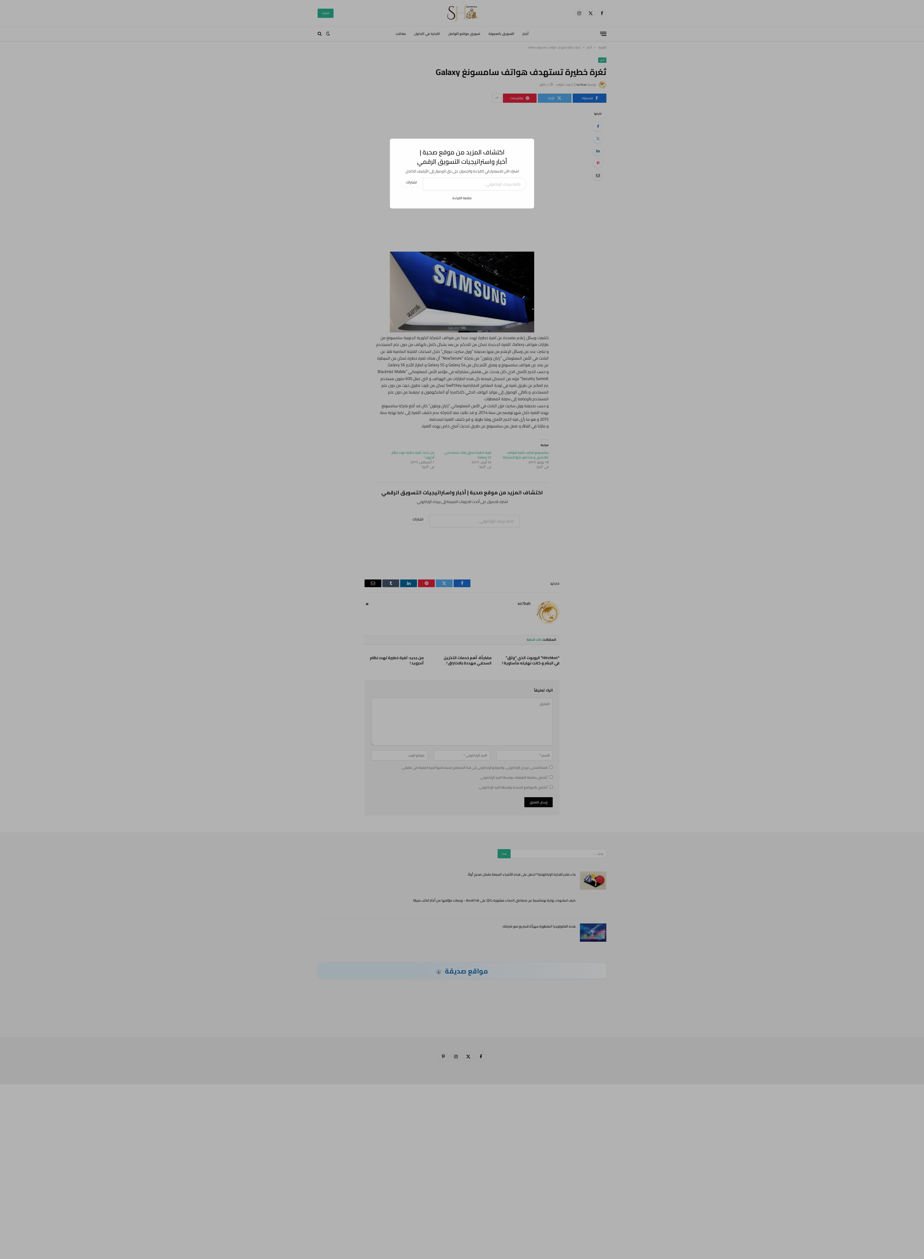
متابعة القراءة (462, 198)
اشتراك (411, 182)
